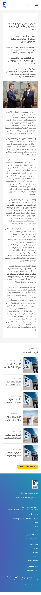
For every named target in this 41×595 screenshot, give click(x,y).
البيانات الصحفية (32, 571)
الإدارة (36, 531)
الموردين (35, 557)
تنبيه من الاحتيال (32, 561)
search (28, 5)
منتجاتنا (35, 553)
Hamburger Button (36, 4)
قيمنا (36, 523)
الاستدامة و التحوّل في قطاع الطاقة (25, 519)
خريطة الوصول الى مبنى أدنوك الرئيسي (27, 497)
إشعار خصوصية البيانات (30, 584)
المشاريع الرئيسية (32, 538)
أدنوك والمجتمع (32, 535)
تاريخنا (36, 527)
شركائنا (36, 549)
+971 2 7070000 (27, 507)
